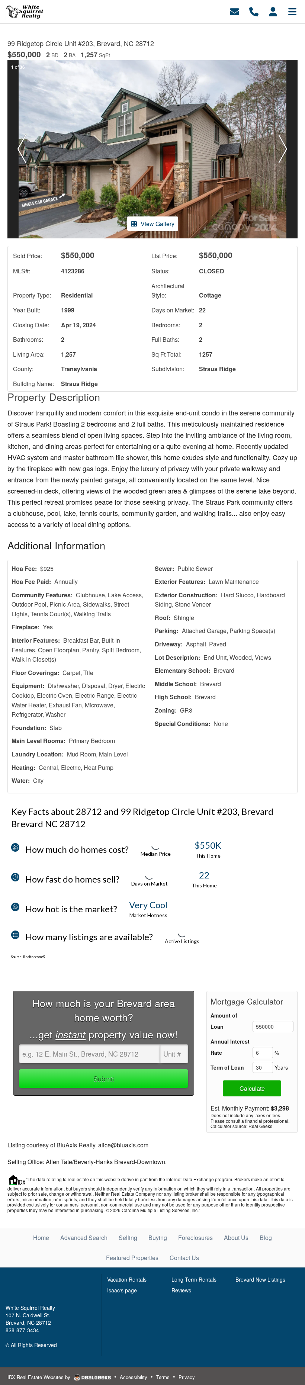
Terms (163, 1377)
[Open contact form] (234, 11)
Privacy (187, 1377)
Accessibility (133, 1377)
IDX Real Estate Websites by (39, 1377)
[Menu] (292, 11)
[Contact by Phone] (254, 11)
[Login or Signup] (273, 11)
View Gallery (157, 223)
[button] (21, 149)
